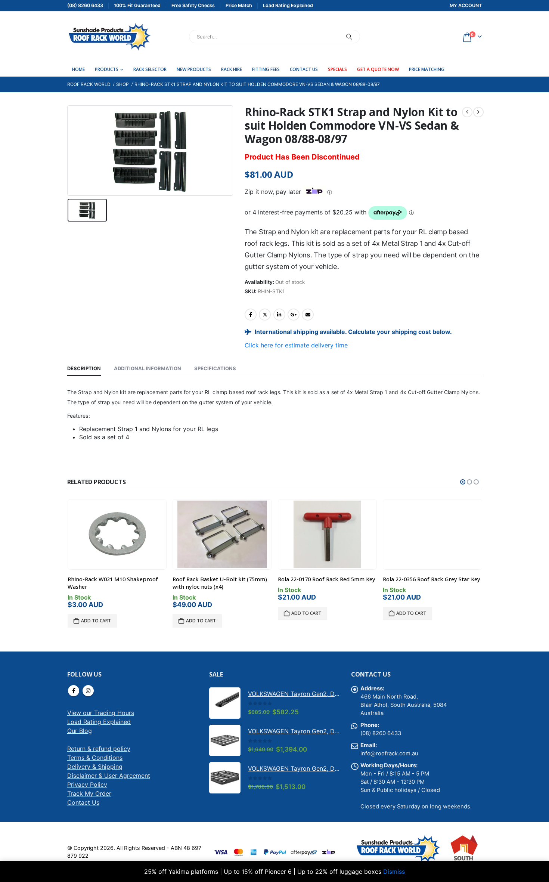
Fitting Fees (266, 69)
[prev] (467, 112)
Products (106, 69)
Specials (337, 69)
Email (308, 315)
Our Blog (79, 730)
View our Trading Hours (100, 713)
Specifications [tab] (215, 368)
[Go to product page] (117, 534)
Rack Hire (231, 69)
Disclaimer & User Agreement (108, 775)
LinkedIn (279, 315)
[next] (478, 112)
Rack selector (150, 69)
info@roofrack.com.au (389, 753)
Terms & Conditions (94, 757)
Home (78, 69)
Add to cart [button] (96, 621)
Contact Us (304, 69)
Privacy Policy (87, 784)
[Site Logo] (109, 37)
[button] (462, 481)
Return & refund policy (98, 748)
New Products (194, 69)
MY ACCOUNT (466, 5)
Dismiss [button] (394, 871)
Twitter (265, 315)
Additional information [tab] (147, 368)
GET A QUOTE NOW (378, 69)
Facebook (251, 315)
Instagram (88, 690)
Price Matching (426, 69)
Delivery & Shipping (94, 766)
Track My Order (89, 793)
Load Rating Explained (99, 721)
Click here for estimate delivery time (296, 345)
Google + (294, 315)
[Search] (349, 36)
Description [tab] (84, 368)
